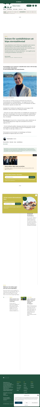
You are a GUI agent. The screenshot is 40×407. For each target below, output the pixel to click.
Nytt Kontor (21, 9)
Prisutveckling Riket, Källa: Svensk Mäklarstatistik (9, 13)
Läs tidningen (26, 388)
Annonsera (25, 390)
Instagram (32, 387)
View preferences (35, 402)
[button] (38, 395)
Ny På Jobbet (15, 9)
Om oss (25, 385)
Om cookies (25, 392)
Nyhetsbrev (29, 5)
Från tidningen (9, 9)
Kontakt (25, 383)
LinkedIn (32, 383)
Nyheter (4, 9)
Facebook (32, 385)
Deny (27, 402)
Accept (19, 402)
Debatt (25, 9)
